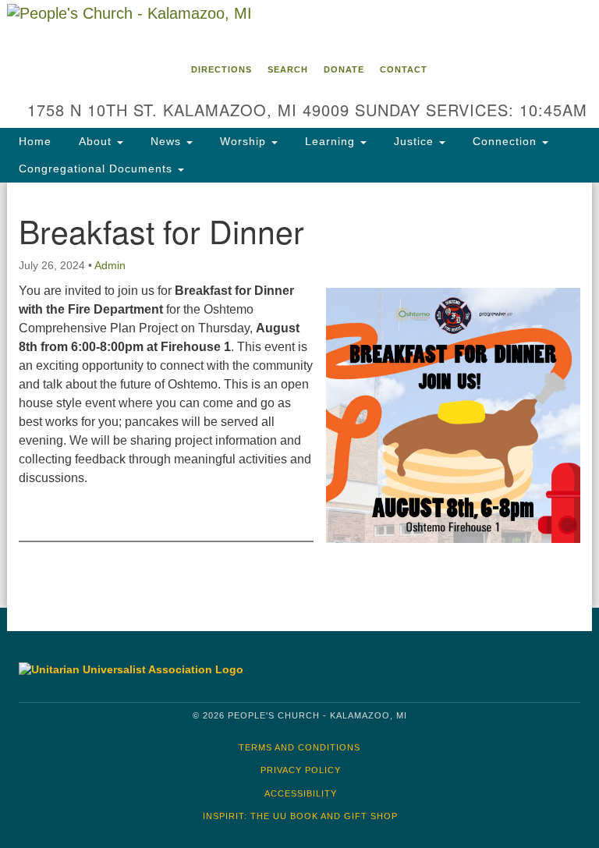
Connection (505, 141)
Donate (344, 69)
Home (35, 141)
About (95, 141)
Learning (330, 141)
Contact (403, 69)
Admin (110, 265)
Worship (243, 141)
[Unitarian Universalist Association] (150, 670)
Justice (414, 141)
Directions (221, 69)
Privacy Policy (301, 770)
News (166, 141)
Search (288, 69)
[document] (299, 395)
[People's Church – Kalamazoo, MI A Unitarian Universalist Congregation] (299, 26)
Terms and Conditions (299, 747)
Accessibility (300, 793)
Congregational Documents (97, 168)
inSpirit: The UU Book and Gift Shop (300, 816)
